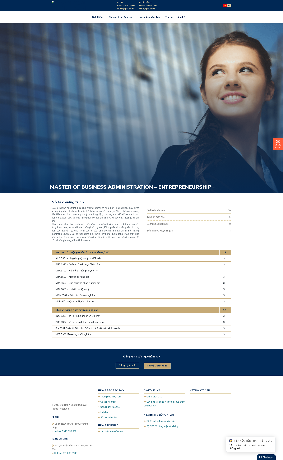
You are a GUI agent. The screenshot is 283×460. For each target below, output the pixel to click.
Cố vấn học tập (108, 401)
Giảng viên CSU (154, 396)
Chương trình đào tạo (121, 17)
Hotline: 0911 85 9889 (65, 431)
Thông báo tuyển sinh (111, 396)
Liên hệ (181, 17)
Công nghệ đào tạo (110, 407)
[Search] (190, 17)
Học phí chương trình (150, 17)
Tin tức (169, 17)
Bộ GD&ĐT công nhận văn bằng (162, 426)
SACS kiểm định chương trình (161, 421)
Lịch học (104, 412)
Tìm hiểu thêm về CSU (111, 431)
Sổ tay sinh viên (108, 417)
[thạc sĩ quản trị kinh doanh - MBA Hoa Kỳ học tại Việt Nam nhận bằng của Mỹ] (74, 5)
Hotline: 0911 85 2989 (66, 453)
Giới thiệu (97, 17)
